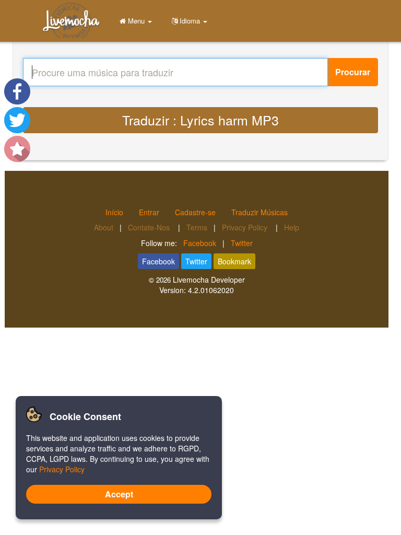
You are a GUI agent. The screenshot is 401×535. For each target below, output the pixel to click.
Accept (119, 494)
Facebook (199, 243)
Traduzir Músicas (259, 212)
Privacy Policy (245, 227)
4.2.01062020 (211, 290)
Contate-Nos (150, 227)
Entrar (149, 212)
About (103, 227)
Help (291, 227)
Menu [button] (136, 21)
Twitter (242, 243)
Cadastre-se (195, 212)
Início (114, 212)
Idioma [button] (190, 21)
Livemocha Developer (209, 279)
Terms (196, 227)
